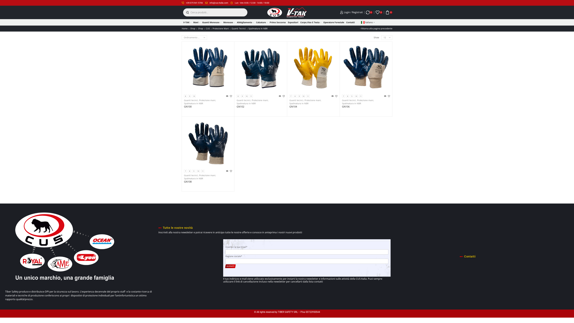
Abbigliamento (244, 22)
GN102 (240, 106)
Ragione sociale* (233, 256)
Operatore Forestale (333, 22)
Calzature (261, 22)
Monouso (228, 22)
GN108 (188, 181)
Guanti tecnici (239, 28)
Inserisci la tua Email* (236, 247)
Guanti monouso (210, 22)
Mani (195, 22)
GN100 (188, 106)
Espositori (293, 22)
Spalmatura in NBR (193, 103)
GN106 (346, 106)
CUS (208, 28)
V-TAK (186, 22)
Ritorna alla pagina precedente (376, 28)
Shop (192, 28)
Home (185, 28)
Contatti (350, 22)
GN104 (293, 106)
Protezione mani (221, 28)
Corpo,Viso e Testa (309, 22)
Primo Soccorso (278, 22)
